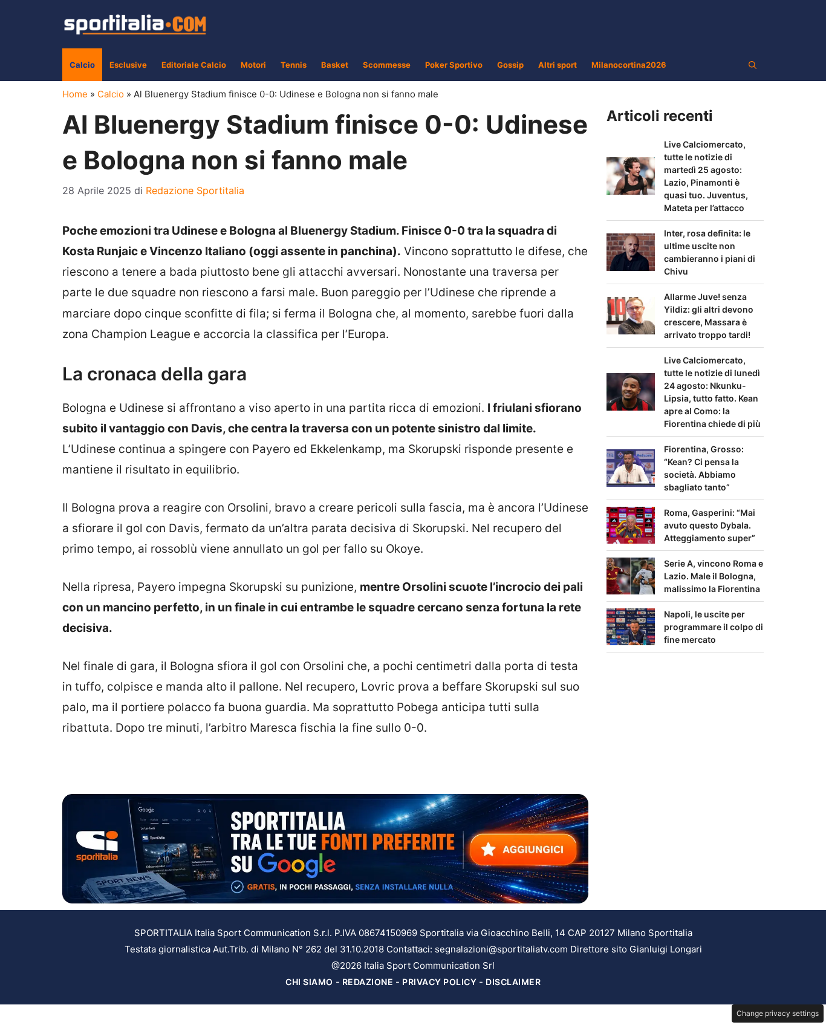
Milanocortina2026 (628, 65)
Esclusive (128, 65)
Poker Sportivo (454, 65)
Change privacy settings (778, 1013)
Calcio (82, 65)
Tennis (294, 65)
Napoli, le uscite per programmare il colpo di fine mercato (713, 627)
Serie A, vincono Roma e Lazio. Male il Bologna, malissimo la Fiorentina (713, 576)
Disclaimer (513, 982)
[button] (752, 64)
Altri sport (557, 65)
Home (75, 94)
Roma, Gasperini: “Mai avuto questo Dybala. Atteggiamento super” (709, 525)
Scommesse (387, 65)
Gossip (510, 65)
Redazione (368, 982)
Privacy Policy (439, 982)
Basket (334, 65)
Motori (253, 65)
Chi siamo (309, 982)
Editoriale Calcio (193, 65)
